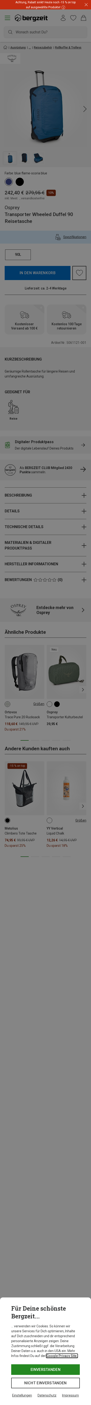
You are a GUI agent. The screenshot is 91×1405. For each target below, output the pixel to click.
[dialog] (45, 1351)
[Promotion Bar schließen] (86, 5)
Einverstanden (45, 1369)
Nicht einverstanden (45, 1383)
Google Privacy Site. (61, 1356)
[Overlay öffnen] (62, 7)
